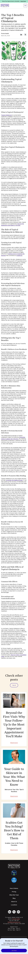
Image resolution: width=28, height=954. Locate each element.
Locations (14, 905)
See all (14, 685)
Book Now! (23, 1)
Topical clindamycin (6, 115)
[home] (5, 5)
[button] (25, 5)
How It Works (14, 888)
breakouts (19, 255)
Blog (14, 898)
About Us (14, 901)
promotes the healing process (14, 480)
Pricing (14, 891)
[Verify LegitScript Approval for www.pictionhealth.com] (14, 873)
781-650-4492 (16, 919)
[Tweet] (25, 34)
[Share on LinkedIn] (21, 34)
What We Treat (14, 895)
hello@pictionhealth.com (14, 922)
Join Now (14, 950)
